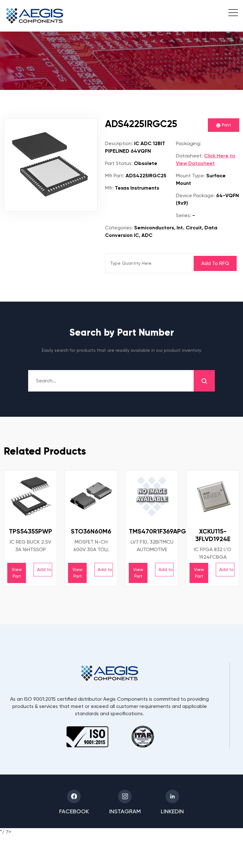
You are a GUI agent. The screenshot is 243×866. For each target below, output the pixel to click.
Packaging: (188, 143)
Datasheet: (189, 156)
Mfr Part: (114, 176)
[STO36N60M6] (91, 497)
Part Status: (119, 163)
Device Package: (195, 195)
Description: (119, 143)
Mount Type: (190, 176)
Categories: (119, 228)
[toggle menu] (229, 13)
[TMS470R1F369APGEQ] (152, 497)
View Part (17, 573)
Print (226, 124)
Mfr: (109, 188)
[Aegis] (34, 16)
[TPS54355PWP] (30, 497)
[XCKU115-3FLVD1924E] (213, 497)
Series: (183, 215)
